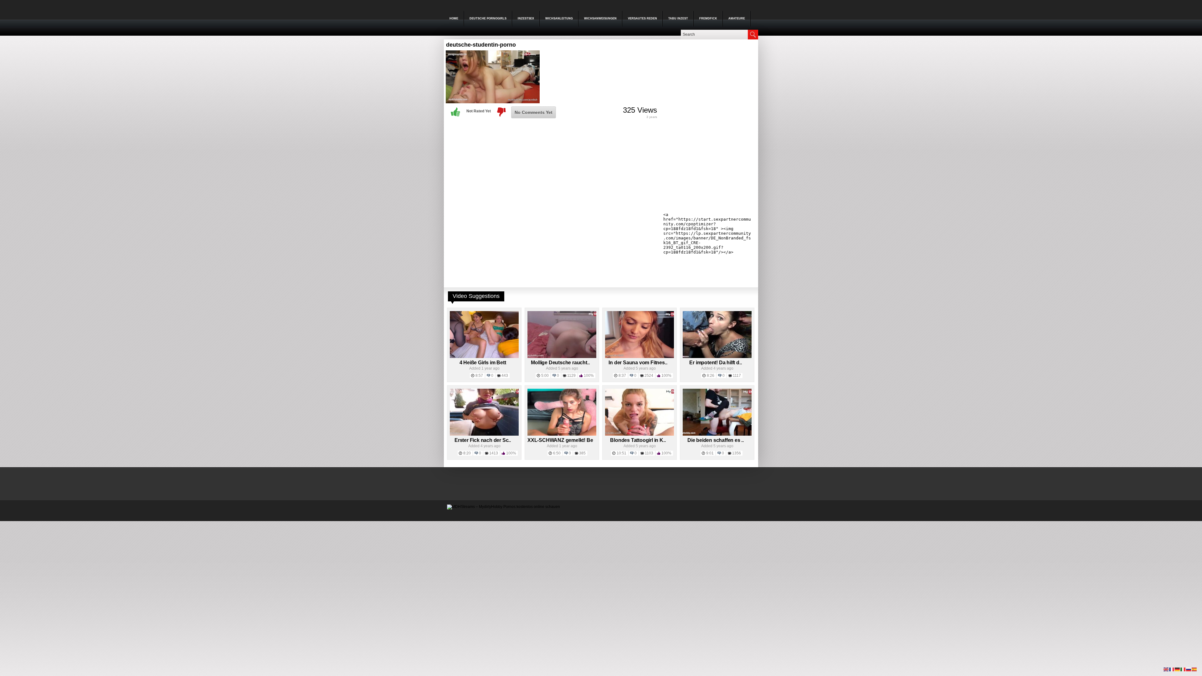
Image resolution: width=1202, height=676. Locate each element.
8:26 (710, 375)
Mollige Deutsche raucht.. (560, 362)
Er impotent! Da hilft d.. (715, 362)
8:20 (467, 453)
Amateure (736, 18)
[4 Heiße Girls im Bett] (484, 357)
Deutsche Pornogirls (488, 18)
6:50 (557, 453)
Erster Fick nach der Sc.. (483, 440)
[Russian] (1189, 669)
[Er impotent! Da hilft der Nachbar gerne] (717, 357)
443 (504, 375)
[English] (1166, 669)
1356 (736, 453)
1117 (737, 375)
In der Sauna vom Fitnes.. (638, 362)
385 (582, 453)
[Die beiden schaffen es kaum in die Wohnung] (717, 434)
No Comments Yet (533, 112)
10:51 (621, 453)
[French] (1172, 669)
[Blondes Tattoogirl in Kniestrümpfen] (639, 434)
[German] (1177, 669)
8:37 (622, 375)
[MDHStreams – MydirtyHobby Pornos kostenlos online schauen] (503, 506)
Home (453, 18)
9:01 (710, 453)
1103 (649, 453)
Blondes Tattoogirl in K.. (637, 440)
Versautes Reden (642, 18)
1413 (493, 453)
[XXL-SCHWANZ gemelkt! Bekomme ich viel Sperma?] (561, 434)
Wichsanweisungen (600, 18)
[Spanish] (1194, 669)
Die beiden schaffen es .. (715, 440)
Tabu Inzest (678, 18)
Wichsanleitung (559, 18)
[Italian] (1183, 669)
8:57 (479, 375)
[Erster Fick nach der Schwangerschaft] (484, 434)
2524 (649, 375)
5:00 (545, 375)
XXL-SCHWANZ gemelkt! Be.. (561, 440)
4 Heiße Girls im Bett (483, 362)
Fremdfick (708, 18)
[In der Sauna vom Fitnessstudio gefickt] (639, 357)
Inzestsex (526, 18)
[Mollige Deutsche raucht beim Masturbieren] (561, 357)
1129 (571, 375)
